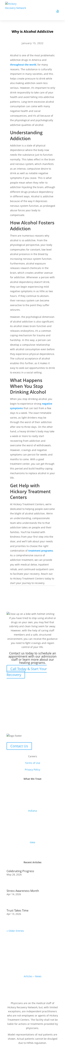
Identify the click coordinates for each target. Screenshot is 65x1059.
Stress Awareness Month (23, 891)
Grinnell (32, 846)
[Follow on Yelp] (46, 986)
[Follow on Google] (32, 986)
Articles (28, 976)
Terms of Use (32, 763)
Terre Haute (33, 835)
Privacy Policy (32, 769)
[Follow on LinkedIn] (25, 986)
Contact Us (19, 746)
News (38, 976)
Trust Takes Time (17, 910)
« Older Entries (15, 930)
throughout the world (23, 64)
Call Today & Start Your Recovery (27, 671)
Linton (32, 831)
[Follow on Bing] (39, 986)
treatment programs (40, 550)
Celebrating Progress (20, 871)
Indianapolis (32, 823)
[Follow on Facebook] (18, 986)
